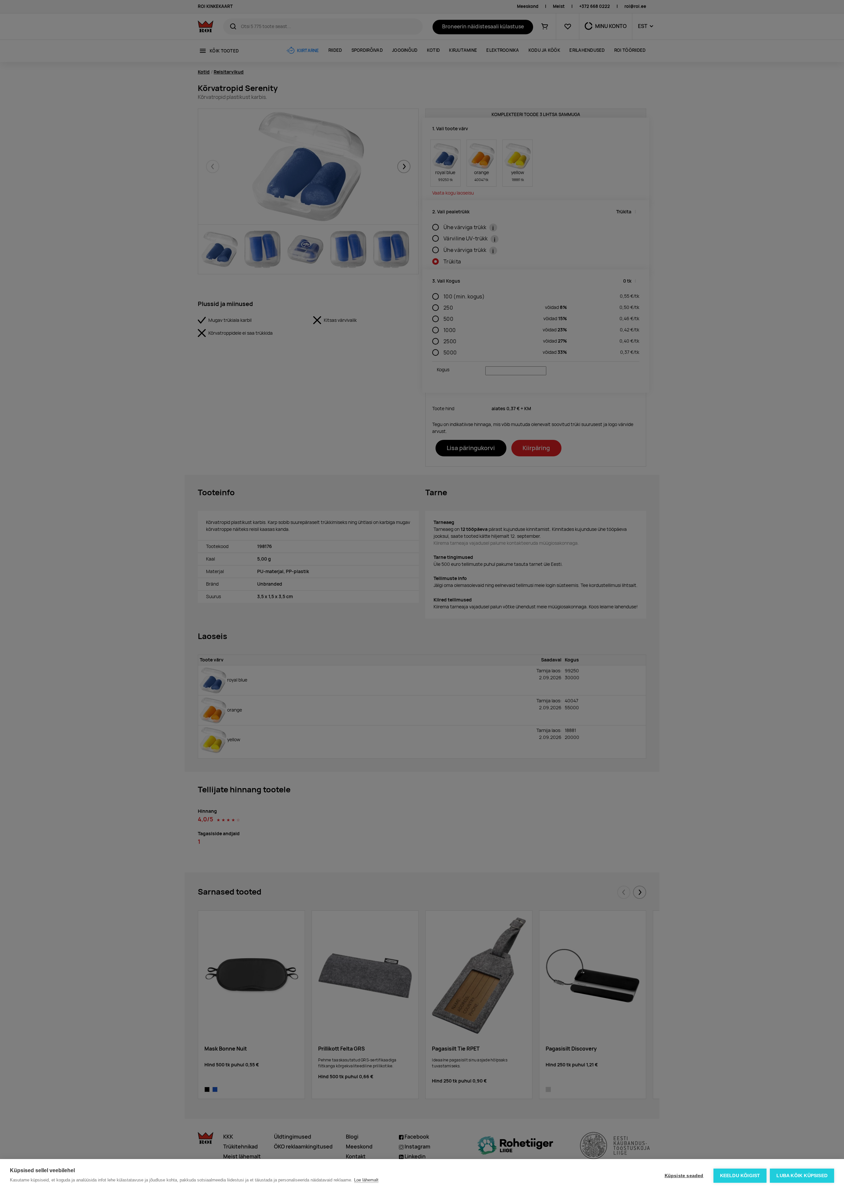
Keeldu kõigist (740, 1175)
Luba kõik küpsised (802, 1175)
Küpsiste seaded (684, 1175)
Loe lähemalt (366, 1179)
